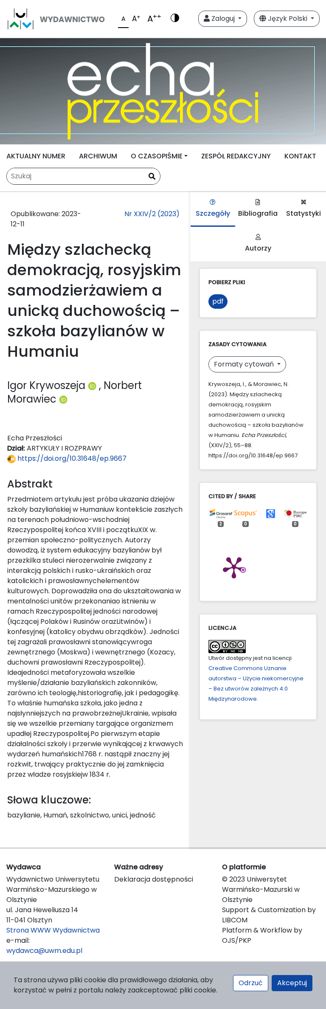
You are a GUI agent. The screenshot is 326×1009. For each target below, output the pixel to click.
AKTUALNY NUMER (35, 156)
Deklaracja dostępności (153, 879)
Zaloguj (223, 18)
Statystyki (303, 213)
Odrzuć (251, 983)
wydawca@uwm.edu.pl (44, 950)
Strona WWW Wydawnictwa (53, 930)
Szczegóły (213, 213)
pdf (218, 301)
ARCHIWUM (98, 156)
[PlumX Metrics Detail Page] (233, 566)
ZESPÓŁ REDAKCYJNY (236, 156)
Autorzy (258, 248)
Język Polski (287, 18)
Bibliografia (258, 213)
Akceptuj (292, 983)
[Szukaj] (152, 177)
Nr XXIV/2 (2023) (152, 214)
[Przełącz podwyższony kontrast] (175, 18)
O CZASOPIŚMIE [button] (157, 156)
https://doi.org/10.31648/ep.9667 (71, 458)
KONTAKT (300, 156)
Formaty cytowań (244, 364)
